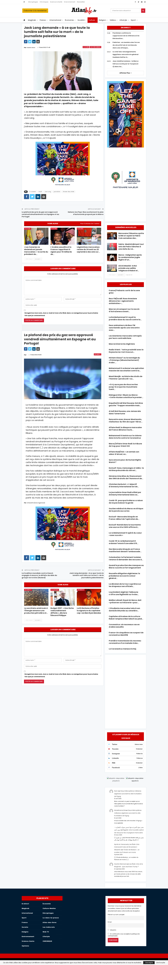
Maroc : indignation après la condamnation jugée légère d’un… (130, 257)
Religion (102, 20)
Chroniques (44, 2)
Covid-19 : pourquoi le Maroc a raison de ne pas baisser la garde (126, 501)
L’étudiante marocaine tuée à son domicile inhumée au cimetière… (124, 609)
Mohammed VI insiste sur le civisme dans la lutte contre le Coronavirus (125, 436)
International (55, 20)
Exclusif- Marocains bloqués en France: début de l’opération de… (124, 517)
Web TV (46, 932)
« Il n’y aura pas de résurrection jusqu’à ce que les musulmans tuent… (123, 386)
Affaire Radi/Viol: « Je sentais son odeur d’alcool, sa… (124, 453)
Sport (133, 20)
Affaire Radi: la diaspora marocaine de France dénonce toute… (125, 428)
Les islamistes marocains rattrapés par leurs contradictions (125, 337)
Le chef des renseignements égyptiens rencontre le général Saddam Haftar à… (125, 54)
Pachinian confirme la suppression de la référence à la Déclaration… (126, 36)
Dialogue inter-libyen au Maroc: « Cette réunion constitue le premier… (126, 396)
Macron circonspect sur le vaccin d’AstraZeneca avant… (124, 310)
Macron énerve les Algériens (122, 344)
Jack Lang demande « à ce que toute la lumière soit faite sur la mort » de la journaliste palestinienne (86, 575)
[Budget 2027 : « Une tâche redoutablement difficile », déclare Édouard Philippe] (63, 597)
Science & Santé (56, 2)
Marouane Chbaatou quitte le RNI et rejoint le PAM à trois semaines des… (131, 235)
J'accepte (149, 962)
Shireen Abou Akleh (68, 191)
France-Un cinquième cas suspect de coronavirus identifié (126, 633)
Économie (69, 20)
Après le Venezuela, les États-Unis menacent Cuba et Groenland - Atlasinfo (126, 847)
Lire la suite (160, 962)
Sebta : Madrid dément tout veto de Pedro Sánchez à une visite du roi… (131, 246)
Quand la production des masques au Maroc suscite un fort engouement (126, 566)
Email (110, 922)
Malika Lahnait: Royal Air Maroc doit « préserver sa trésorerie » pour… (125, 601)
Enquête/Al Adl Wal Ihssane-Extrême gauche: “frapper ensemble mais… (126, 404)
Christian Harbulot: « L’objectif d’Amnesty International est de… (124, 485)
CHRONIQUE (47, 941)
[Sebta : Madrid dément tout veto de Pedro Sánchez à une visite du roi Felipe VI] (112, 246)
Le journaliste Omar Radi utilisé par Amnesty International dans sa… (125, 493)
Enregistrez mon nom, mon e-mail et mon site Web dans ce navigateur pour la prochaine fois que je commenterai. (61, 314)
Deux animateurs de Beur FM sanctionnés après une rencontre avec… (124, 327)
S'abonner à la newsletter (35, 10)
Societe (25, 927)
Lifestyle (123, 20)
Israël (40, 191)
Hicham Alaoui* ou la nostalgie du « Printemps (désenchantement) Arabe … (124, 360)
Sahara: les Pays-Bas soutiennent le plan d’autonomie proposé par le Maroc (86, 213)
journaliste (57, 191)
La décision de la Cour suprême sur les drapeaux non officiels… (125, 585)
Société (81, 20)
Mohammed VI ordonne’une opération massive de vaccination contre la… (126, 369)
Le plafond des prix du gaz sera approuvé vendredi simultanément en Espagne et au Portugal (40, 214)
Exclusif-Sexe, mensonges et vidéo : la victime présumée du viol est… (126, 469)
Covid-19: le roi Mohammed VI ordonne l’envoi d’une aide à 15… (123, 542)
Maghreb (32, 20)
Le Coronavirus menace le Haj (122, 649)
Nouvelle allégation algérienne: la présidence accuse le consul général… (124, 575)
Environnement (69, 2)
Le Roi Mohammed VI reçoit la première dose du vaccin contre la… (125, 318)
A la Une (85, 47)
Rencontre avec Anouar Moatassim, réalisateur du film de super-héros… (125, 420)
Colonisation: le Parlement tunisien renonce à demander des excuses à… (126, 558)
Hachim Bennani (120, 864)
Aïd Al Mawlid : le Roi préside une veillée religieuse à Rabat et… (128, 268)
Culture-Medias (95, 47)
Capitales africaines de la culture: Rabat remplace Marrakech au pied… (126, 617)
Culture (91, 20)
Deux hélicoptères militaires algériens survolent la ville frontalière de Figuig (127, 793)
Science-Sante (28, 941)
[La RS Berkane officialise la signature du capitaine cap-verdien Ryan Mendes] (89, 597)
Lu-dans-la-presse (51, 918)
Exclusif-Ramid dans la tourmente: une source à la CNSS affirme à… (125, 526)
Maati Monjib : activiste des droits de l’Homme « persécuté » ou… (125, 377)
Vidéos (113, 20)
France (43, 20)
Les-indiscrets (49, 927)
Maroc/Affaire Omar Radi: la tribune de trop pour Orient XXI (125, 444)
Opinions (25, 946)
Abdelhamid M (119, 810)
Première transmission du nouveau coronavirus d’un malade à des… (125, 642)
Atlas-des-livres (49, 922)
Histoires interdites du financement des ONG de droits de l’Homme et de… (126, 477)
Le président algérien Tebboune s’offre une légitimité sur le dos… (124, 593)
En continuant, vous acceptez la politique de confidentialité (124, 935)
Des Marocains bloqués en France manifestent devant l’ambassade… (125, 550)
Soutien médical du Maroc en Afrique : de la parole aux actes (126, 509)
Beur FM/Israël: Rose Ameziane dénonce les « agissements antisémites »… (123, 301)
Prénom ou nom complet (116, 915)
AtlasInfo (113, 930)
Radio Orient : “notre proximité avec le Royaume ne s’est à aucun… (126, 350)
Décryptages (33, 2)
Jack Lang (47, 191)
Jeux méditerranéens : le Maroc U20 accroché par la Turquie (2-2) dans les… (126, 64)
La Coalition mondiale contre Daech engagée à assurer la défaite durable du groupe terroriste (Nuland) (39, 575)
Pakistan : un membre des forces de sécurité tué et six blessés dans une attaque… (126, 45)
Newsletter (81, 2)
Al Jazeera (32, 191)
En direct (98, 354)
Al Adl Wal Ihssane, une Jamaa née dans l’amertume (125, 412)
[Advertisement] (125, 691)
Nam (116, 791)
